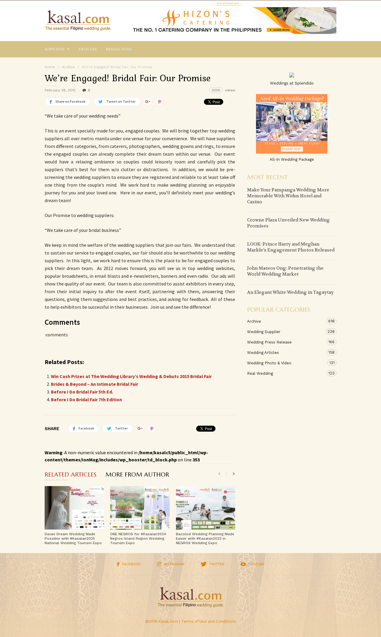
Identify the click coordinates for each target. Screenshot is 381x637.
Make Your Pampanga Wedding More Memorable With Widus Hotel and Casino (288, 196)
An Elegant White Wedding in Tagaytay (290, 292)
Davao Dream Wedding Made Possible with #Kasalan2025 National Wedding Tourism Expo (73, 538)
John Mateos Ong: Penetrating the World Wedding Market (285, 271)
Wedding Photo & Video (285, 362)
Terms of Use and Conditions (208, 621)
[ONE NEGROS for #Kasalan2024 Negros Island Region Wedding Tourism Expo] (139, 508)
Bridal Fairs (119, 49)
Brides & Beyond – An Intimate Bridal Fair (94, 384)
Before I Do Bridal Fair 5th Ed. (82, 392)
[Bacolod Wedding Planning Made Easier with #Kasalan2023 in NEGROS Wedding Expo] (205, 508)
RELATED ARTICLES (70, 475)
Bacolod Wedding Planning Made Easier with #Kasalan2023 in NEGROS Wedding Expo (205, 538)
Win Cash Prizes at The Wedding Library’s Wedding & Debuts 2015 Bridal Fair (131, 376)
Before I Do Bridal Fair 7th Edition (86, 399)
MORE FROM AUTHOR (137, 475)
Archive (285, 321)
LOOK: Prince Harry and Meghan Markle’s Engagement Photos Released (291, 247)
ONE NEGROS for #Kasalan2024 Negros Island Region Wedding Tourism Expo (138, 538)
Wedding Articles (285, 352)
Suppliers (54, 49)
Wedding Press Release (285, 342)
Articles (87, 49)
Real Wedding (285, 373)
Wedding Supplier (285, 331)
